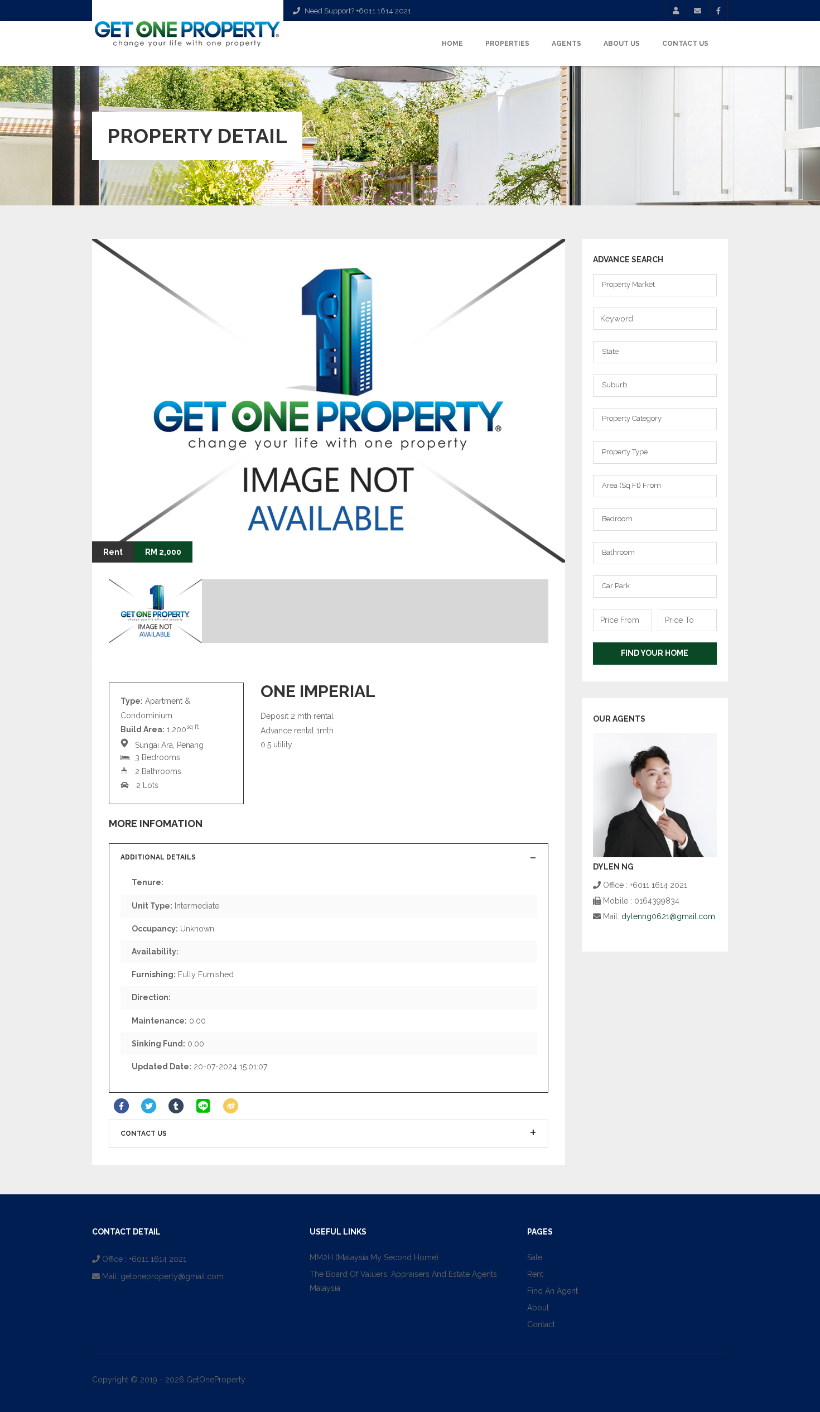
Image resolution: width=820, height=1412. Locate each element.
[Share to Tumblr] (176, 1106)
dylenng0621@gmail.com (668, 916)
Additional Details (158, 857)
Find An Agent (552, 1290)
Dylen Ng (613, 866)
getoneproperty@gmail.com (172, 1276)
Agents (566, 43)
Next (543, 540)
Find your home (654, 653)
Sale (534, 1257)
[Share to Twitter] (148, 1106)
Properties (507, 43)
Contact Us (685, 43)
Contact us (143, 1133)
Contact (541, 1324)
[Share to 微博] (230, 1106)
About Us (622, 43)
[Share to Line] (203, 1106)
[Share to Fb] (121, 1106)
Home (452, 43)
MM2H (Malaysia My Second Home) (374, 1257)
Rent (535, 1274)
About (538, 1307)
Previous (515, 540)
